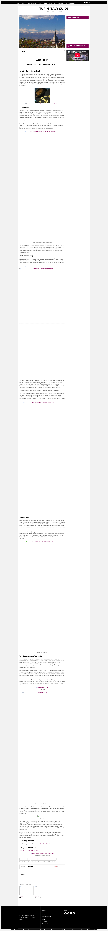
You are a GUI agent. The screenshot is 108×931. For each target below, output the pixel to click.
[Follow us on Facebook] (84, 2)
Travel (45, 3)
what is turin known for (49, 861)
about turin (23, 859)
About (23, 3)
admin (23, 874)
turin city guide (32, 859)
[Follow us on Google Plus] (87, 2)
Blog (40, 3)
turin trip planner (36, 861)
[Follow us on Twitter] (86, 2)
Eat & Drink (52, 3)
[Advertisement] (77, 72)
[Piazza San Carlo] (42, 692)
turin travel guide (25, 861)
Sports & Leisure (70, 3)
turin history (41, 859)
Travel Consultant (32, 3)
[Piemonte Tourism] (42, 131)
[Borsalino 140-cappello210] (42, 95)
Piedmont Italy (38, 897)
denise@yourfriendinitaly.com (28, 915)
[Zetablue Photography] (42, 853)
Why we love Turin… (24, 897)
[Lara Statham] (42, 816)
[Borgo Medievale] (42, 402)
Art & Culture (60, 3)
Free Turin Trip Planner (46, 844)
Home (18, 3)
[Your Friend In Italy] (42, 323)
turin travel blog (51, 859)
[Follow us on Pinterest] (89, 2)
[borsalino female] (42, 104)
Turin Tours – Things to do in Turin (28, 850)
